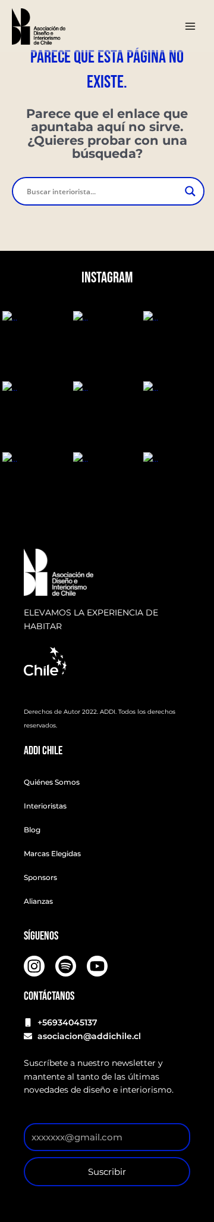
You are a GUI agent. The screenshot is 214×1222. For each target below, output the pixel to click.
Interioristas (45, 805)
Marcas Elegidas (52, 853)
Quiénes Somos (52, 782)
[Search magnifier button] (190, 191)
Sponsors (40, 877)
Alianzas (38, 901)
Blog (32, 829)
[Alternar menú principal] (190, 26)
